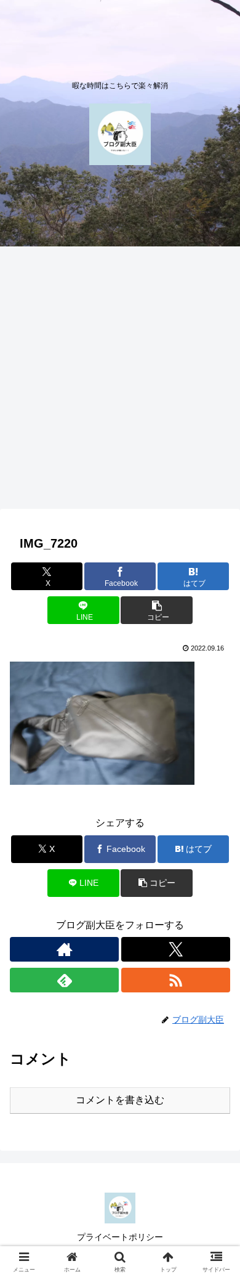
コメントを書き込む (120, 1100)
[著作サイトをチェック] (64, 949)
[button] (156, 610)
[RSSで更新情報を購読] (175, 980)
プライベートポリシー (120, 1237)
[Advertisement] (120, 381)
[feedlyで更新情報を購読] (64, 980)
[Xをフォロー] (175, 949)
